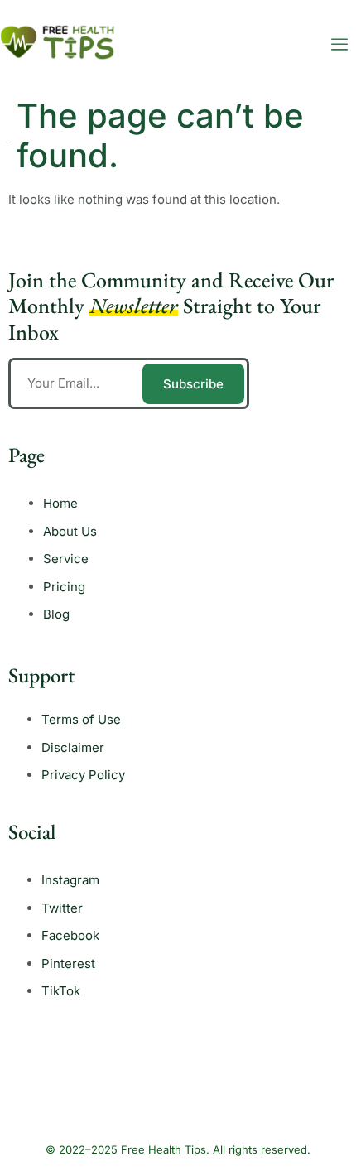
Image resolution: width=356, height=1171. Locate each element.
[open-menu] (339, 44)
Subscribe (193, 384)
